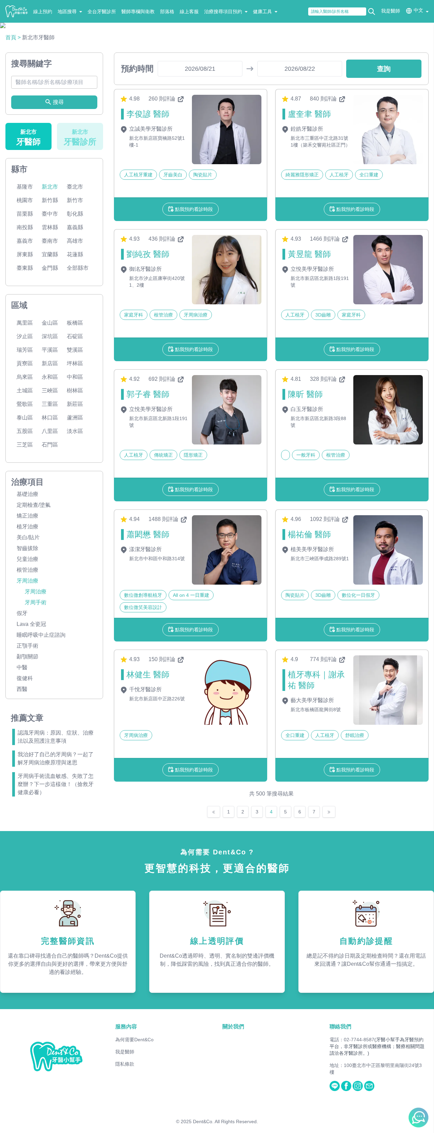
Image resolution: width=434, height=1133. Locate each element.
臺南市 (50, 241)
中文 (418, 10)
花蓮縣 (75, 254)
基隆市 (25, 187)
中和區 (75, 377)
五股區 (25, 431)
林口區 (50, 417)
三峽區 (50, 390)
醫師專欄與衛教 (138, 11)
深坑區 (50, 336)
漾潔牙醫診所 (145, 549)
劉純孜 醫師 (148, 254)
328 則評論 (324, 379)
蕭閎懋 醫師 (148, 534)
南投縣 (25, 227)
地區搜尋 (67, 11)
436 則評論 (163, 239)
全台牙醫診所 (101, 11)
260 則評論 (163, 99)
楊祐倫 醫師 (309, 534)
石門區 (50, 445)
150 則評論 (163, 659)
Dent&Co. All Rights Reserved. (225, 1121)
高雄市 (75, 241)
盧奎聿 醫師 (309, 113)
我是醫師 (390, 11)
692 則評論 (163, 379)
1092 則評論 (325, 519)
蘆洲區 (75, 417)
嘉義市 (25, 241)
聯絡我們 (340, 1026)
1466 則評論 (325, 239)
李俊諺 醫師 (148, 113)
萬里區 (25, 323)
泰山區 (25, 417)
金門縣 (50, 268)
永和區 (50, 377)
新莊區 (75, 404)
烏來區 (25, 377)
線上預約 (42, 11)
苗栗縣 (25, 214)
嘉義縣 (75, 227)
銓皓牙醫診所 (306, 129)
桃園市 (25, 200)
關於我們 (233, 1026)
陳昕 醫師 (305, 394)
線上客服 (189, 11)
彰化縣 (75, 214)
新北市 (50, 187)
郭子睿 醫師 (148, 394)
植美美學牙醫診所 (311, 549)
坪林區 (75, 363)
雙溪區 (75, 350)
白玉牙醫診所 (306, 409)
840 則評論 (324, 99)
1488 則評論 (164, 519)
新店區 (50, 363)
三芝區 (25, 445)
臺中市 (50, 214)
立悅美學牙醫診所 (311, 269)
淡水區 (75, 431)
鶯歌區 (25, 404)
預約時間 (137, 68)
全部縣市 (77, 268)
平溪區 (50, 350)
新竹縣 (50, 200)
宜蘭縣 (50, 254)
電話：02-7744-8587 (352, 1039)
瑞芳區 (25, 350)
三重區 (50, 404)
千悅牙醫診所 (145, 689)
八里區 (50, 431)
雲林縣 (50, 227)
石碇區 (75, 336)
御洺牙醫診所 (145, 269)
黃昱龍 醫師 (309, 254)
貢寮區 (25, 363)
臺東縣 (25, 268)
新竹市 (75, 200)
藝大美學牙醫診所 (311, 700)
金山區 (50, 323)
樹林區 (75, 390)
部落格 (167, 11)
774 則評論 (324, 659)
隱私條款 (124, 1064)
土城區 (25, 390)
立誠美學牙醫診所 (150, 129)
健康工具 (262, 11)
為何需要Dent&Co (134, 1039)
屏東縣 (25, 254)
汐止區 (25, 336)
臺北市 (75, 187)
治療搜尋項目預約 (223, 11)
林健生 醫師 (148, 674)
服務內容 (126, 1026)
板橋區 (75, 323)
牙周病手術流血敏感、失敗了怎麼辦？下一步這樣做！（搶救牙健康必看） (56, 784)
